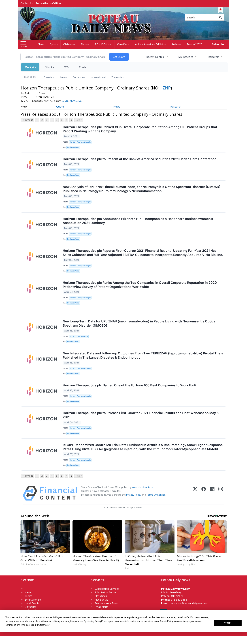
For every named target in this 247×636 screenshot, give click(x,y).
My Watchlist (185, 57)
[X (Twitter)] (195, 493)
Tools (82, 67)
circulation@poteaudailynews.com (189, 603)
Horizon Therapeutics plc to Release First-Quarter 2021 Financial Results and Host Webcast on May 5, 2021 (141, 415)
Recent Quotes (155, 57)
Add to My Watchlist (72, 101)
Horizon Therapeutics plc (80, 142)
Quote (60, 106)
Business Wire (73, 147)
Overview (49, 77)
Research (175, 106)
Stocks (49, 67)
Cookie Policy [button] (166, 621)
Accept (227, 623)
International (98, 77)
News (63, 77)
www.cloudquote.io (142, 487)
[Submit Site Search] (220, 17)
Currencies (79, 77)
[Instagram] (220, 493)
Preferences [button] (43, 625)
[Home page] (123, 17)
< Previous (27, 119)
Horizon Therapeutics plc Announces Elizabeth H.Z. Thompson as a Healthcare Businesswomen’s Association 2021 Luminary (138, 221)
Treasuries (117, 77)
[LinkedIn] (212, 493)
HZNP (165, 88)
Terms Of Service (155, 494)
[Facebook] (203, 493)
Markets (30, 67)
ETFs (66, 67)
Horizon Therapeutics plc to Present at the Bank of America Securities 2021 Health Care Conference (139, 159)
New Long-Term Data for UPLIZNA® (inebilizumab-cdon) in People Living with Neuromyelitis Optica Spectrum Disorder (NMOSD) (139, 323)
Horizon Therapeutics (79, 336)
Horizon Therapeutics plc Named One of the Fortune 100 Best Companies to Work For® (129, 385)
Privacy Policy (133, 494)
